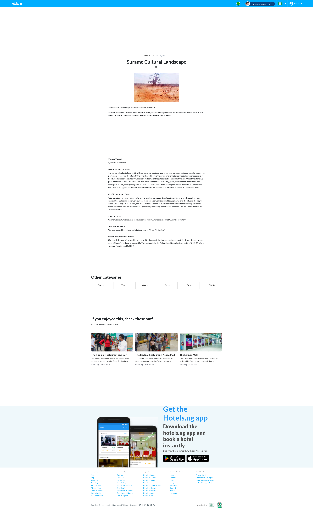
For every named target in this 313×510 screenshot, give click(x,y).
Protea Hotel (201, 475)
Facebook (120, 478)
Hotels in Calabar (149, 478)
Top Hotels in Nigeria (125, 490)
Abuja (172, 475)
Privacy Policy (96, 488)
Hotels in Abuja (149, 480)
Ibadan (172, 490)
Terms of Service (97, 490)
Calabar (172, 478)
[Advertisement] (75, 29)
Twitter (120, 475)
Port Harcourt (175, 485)
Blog (92, 478)
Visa (92, 475)
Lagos (172, 480)
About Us (94, 480)
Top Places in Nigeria (125, 493)
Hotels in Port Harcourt (152, 485)
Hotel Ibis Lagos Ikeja (204, 483)
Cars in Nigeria (122, 496)
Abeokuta (173, 493)
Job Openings (96, 485)
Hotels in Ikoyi (148, 483)
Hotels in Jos (148, 496)
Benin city (173, 488)
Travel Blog (121, 483)
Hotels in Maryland (150, 490)
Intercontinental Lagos (205, 480)
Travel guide (121, 488)
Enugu (172, 483)
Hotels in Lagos (149, 475)
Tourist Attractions (124, 485)
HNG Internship (97, 496)
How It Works (96, 493)
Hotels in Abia (148, 493)
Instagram (121, 480)
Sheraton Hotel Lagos (204, 478)
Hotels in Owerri (149, 488)
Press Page (95, 483)
